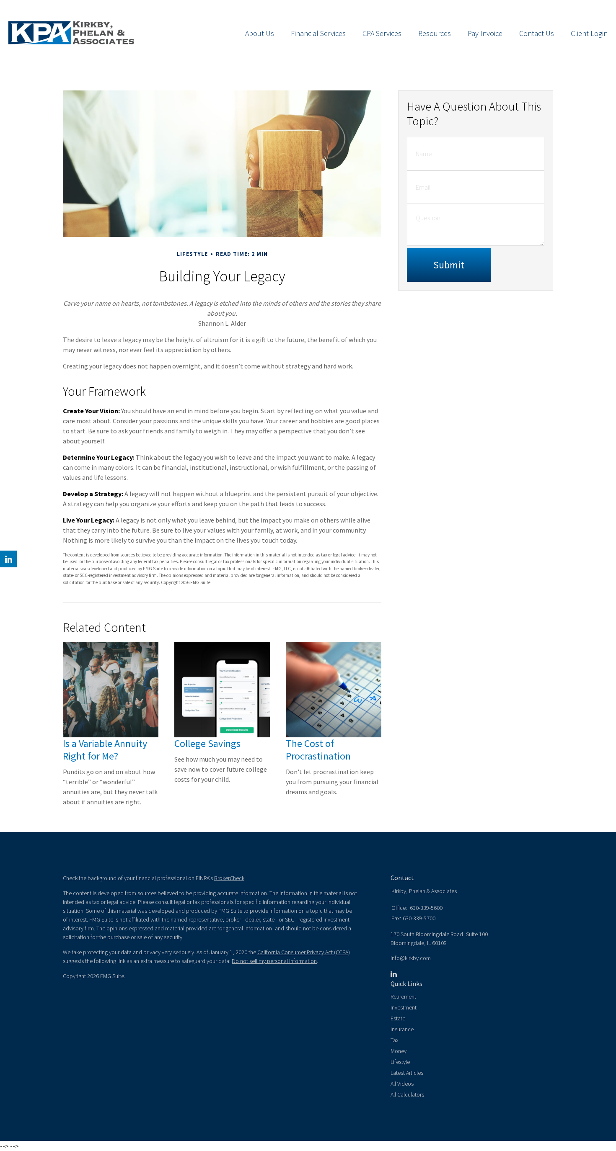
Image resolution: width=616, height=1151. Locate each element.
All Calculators (407, 1094)
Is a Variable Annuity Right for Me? (105, 749)
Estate (398, 1018)
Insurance (402, 1029)
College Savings (207, 743)
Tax (395, 1040)
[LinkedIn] (394, 974)
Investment (404, 1007)
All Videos (402, 1083)
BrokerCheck (229, 878)
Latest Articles (407, 1072)
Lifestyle (400, 1062)
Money (398, 1051)
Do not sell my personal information (274, 961)
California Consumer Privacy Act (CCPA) (303, 952)
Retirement (403, 996)
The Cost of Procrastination (318, 749)
